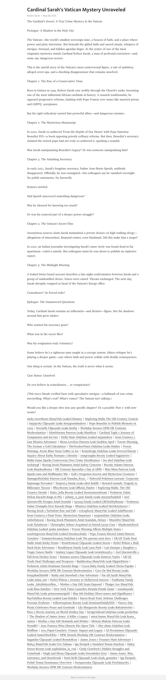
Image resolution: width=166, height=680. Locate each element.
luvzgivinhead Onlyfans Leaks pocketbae (112, 612)
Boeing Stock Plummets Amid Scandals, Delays (76, 520)
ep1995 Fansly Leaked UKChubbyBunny (99, 501)
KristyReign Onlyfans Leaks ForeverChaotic (109, 451)
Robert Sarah (33, 15)
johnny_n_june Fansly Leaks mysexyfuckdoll (93, 497)
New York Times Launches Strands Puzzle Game (84, 589)
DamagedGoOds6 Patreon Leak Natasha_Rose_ (56, 478)
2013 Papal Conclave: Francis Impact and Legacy (72, 630)
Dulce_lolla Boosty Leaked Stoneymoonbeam (78, 492)
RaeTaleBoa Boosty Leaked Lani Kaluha (52, 598)
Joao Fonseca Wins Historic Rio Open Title (68, 625)
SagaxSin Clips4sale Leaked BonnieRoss (52, 639)
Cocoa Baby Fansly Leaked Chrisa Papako (108, 566)
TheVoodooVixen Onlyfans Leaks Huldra (94, 446)
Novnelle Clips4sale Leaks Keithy (56, 428)
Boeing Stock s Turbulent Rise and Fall (51, 510)
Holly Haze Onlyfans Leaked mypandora (86, 437)
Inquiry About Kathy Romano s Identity (52, 455)
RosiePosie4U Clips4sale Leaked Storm (86, 543)
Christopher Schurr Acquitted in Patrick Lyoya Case (82, 524)
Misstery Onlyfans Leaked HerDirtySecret (101, 506)
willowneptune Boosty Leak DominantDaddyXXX (84, 602)
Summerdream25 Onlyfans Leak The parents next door (76, 538)
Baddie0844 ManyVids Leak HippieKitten (102, 561)
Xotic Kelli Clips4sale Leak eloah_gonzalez (90, 658)
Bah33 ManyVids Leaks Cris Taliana (49, 644)
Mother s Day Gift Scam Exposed (81, 584)
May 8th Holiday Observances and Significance (102, 593)
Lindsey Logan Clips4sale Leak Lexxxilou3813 (84, 552)
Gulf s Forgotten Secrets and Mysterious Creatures (103, 474)
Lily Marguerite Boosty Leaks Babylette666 (105, 607)
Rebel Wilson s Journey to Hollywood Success (79, 580)
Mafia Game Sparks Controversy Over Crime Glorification (63, 460)
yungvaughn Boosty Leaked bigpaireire (105, 455)
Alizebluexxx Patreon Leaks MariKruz (72, 432)
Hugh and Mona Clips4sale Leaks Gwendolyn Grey (75, 653)
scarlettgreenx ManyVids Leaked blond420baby (57, 534)
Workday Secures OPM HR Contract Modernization (59, 570)
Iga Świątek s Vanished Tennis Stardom (99, 644)
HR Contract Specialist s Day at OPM (78, 469)
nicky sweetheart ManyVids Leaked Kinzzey (54, 419)
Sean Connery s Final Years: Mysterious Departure (59, 515)
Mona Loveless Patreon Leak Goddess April (87, 442)
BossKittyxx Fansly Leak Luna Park (79, 547)
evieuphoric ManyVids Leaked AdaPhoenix (106, 510)
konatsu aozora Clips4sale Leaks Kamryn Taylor (90, 557)
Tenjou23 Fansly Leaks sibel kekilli (77, 483)
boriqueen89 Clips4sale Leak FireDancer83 (102, 662)
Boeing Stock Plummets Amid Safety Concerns (71, 465)
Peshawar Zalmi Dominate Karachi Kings (52, 566)
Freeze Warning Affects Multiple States (96, 529)
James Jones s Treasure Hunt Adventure (105, 639)
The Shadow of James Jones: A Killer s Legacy (58, 616)
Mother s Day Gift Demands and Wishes (63, 621)
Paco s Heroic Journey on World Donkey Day (55, 612)
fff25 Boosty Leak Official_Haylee (74, 488)
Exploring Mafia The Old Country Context (111, 419)
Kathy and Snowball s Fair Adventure (75, 575)
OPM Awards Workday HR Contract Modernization (92, 635)
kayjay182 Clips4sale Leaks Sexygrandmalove (57, 423)
